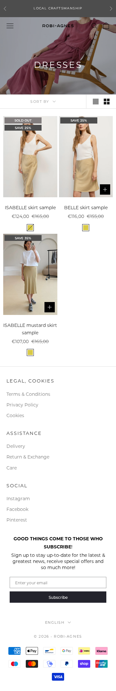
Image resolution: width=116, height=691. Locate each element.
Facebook (17, 509)
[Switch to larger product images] (96, 101)
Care (11, 468)
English (55, 622)
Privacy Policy (22, 405)
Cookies (15, 415)
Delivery (15, 446)
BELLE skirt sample (86, 207)
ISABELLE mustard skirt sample (30, 329)
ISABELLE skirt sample (30, 207)
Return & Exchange (27, 457)
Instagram (18, 498)
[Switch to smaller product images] (107, 101)
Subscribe (58, 597)
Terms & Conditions (28, 394)
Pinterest (16, 520)
